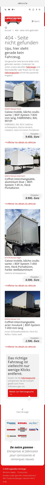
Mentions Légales (9, 472)
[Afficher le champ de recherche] (30, 9)
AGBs (5, 482)
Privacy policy (22, 472)
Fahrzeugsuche (12, 72)
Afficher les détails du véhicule (21, 142)
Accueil (8, 30)
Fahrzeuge (31, 67)
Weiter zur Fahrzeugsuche (21, 391)
